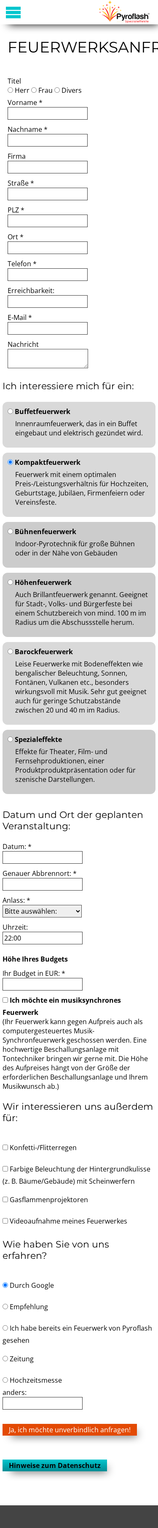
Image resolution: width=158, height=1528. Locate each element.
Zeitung (22, 1358)
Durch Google (32, 1285)
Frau (45, 90)
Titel (14, 81)
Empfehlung (29, 1306)
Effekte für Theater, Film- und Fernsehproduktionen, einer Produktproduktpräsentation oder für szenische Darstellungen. (75, 765)
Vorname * (25, 102)
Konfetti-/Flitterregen (43, 1147)
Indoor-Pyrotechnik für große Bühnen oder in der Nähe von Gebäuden (75, 548)
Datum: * (17, 846)
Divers (72, 90)
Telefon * (22, 263)
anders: (15, 1392)
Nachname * (28, 129)
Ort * (16, 236)
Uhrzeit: (15, 927)
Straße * (21, 183)
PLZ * (16, 210)
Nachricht (23, 344)
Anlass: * (16, 900)
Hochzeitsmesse (36, 1380)
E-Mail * (20, 317)
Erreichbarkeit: (31, 290)
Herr (22, 90)
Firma (17, 156)
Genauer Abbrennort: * (40, 873)
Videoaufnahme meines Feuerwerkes (68, 1221)
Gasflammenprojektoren (49, 1199)
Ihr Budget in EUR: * (34, 973)
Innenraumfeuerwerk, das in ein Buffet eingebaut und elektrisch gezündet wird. (79, 428)
